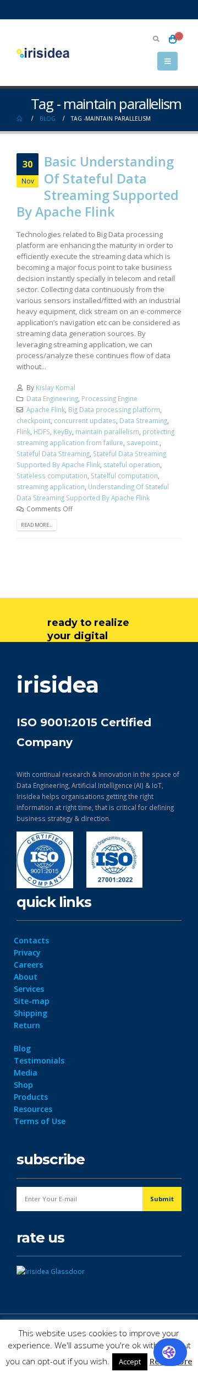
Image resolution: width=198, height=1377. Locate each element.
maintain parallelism (107, 431)
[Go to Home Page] (20, 118)
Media (25, 1072)
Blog (22, 1048)
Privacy (27, 952)
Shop (23, 1084)
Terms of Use (39, 1121)
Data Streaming (143, 420)
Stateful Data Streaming (53, 453)
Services (29, 989)
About (25, 976)
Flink (23, 431)
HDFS (42, 431)
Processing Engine (109, 398)
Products (31, 1097)
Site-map (32, 1001)
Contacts (31, 940)
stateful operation (131, 464)
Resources (33, 1109)
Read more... (36, 524)
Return (27, 1025)
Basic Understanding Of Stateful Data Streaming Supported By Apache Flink (97, 186)
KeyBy (62, 431)
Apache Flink (45, 409)
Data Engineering (52, 398)
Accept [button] (130, 1362)
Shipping (30, 1013)
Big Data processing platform (114, 409)
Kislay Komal (55, 387)
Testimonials (39, 1060)
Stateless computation (51, 475)
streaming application (50, 486)
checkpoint (33, 420)
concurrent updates (85, 420)
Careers (28, 964)
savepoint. (143, 442)
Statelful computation (124, 475)
